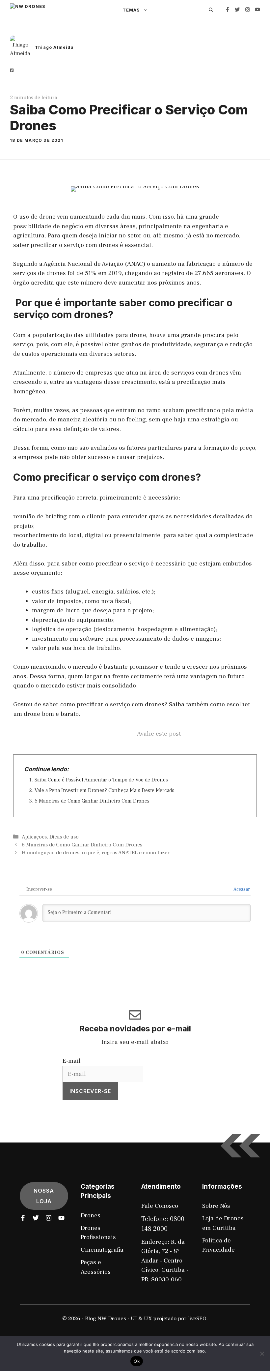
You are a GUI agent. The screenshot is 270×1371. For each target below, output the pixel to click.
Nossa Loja (44, 1195)
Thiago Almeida (54, 47)
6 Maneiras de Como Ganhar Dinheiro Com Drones (92, 801)
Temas (131, 10)
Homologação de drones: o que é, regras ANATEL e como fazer (96, 852)
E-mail (72, 1061)
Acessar (241, 889)
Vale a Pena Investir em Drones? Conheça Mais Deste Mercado (105, 790)
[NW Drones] (62, 10)
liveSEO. (198, 1318)
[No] (261, 1353)
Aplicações (34, 837)
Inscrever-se (90, 1091)
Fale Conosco (159, 1206)
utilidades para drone (115, 335)
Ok (137, 1361)
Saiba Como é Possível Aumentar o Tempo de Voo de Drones (101, 780)
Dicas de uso (64, 837)
